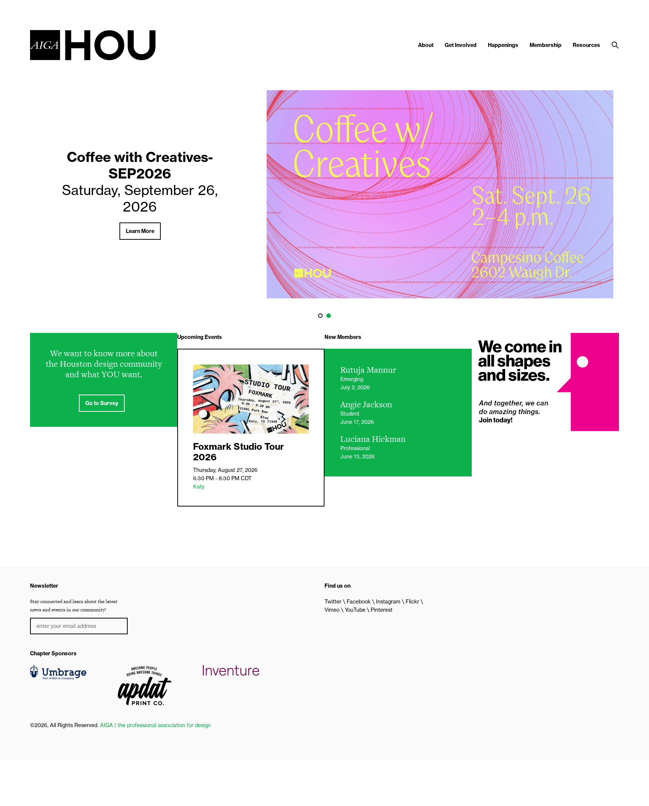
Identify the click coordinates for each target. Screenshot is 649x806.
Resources (586, 45)
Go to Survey (101, 403)
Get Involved (461, 45)
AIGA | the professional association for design (155, 725)
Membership (545, 45)
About (425, 45)
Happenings (503, 45)
